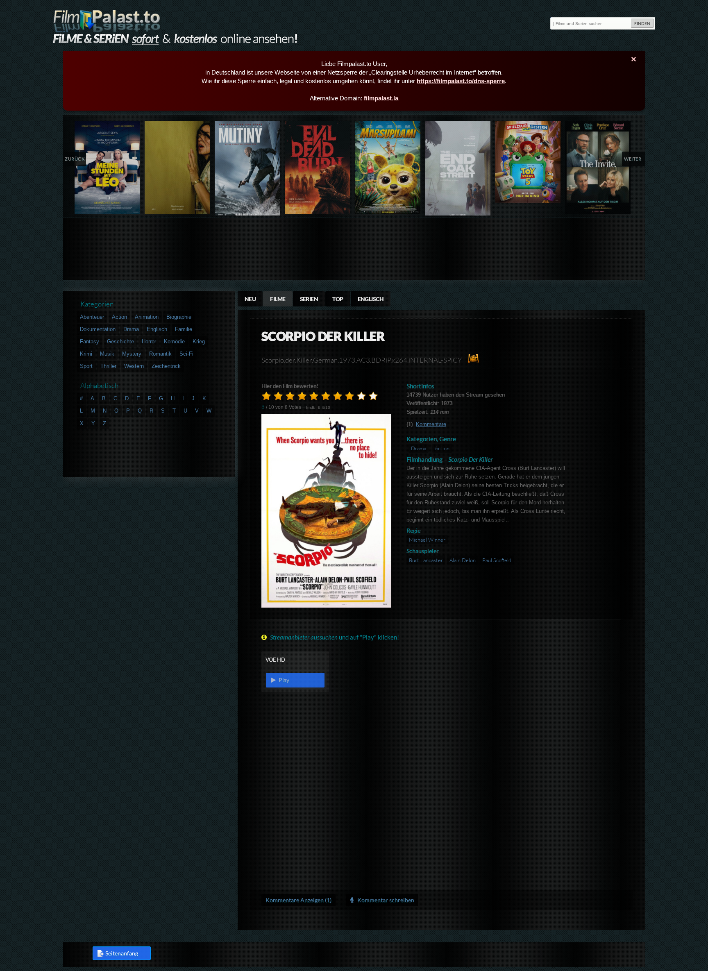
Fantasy (89, 341)
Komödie (174, 341)
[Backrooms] (178, 167)
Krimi (86, 354)
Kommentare (431, 424)
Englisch (371, 298)
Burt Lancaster (426, 560)
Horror (149, 341)
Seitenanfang (121, 953)
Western (134, 366)
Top (337, 298)
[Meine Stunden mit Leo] (108, 167)
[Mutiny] (248, 170)
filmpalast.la (381, 98)
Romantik (160, 354)
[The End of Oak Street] (458, 170)
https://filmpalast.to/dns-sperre (461, 80)
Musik (107, 354)
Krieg (199, 341)
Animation (147, 317)
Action (442, 448)
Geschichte (120, 341)
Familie (183, 329)
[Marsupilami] (388, 167)
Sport (86, 366)
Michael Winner (427, 539)
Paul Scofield (496, 560)
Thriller (108, 366)
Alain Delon (462, 560)
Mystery (131, 354)
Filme (277, 298)
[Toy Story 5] (528, 162)
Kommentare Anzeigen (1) (298, 899)
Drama (418, 448)
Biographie (178, 317)
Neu (250, 298)
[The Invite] (598, 167)
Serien (309, 298)
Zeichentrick (166, 366)
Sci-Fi (186, 354)
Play (283, 679)
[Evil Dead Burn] (318, 167)
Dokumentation (98, 329)
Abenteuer (92, 317)
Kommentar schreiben (385, 899)
